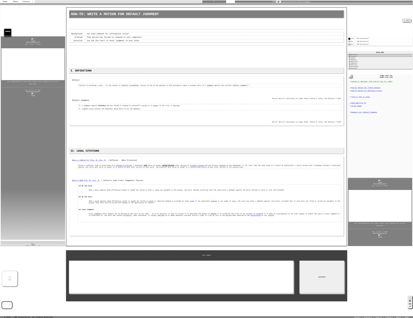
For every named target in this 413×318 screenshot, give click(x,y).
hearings (161, 215)
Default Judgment (80, 100)
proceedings (134, 85)
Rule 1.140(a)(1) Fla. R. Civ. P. (89, 160)
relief (124, 190)
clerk (219, 190)
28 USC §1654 (356, 106)
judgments (98, 214)
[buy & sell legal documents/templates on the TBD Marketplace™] (349, 39)
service (183, 165)
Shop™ (39, 44)
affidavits (127, 215)
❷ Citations (353, 56)
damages (214, 214)
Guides (285, 2)
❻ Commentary (353, 63)
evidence (259, 214)
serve (157, 190)
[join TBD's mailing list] (410, 307)
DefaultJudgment (304, 2)
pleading (222, 165)
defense (136, 109)
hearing (176, 105)
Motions (293, 2)
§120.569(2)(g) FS (358, 103)
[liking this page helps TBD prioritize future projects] (4, 304)
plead (151, 201)
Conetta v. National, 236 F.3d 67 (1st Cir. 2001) (372, 81)
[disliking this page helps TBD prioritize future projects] (9, 304)
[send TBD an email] (410, 302)
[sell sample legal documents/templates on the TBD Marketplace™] (349, 45)
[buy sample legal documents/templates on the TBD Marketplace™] (349, 42)
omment (321, 277)
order (226, 201)
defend (168, 201)
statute (214, 201)
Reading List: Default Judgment (364, 112)
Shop (33, 64)
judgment (210, 85)
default (232, 190)
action (144, 105)
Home (5, 2)
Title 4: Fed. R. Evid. (360, 97)
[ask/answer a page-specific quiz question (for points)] (9, 278)
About (15, 2)
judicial (124, 85)
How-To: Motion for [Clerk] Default (366, 88)
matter (302, 214)
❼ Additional (353, 64)
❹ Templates (353, 59)
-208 (274, 2)
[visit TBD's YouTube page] (410, 305)
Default (76, 80)
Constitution (256, 215)
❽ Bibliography (353, 66)
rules (192, 201)
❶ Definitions (353, 54)
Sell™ (32, 44)
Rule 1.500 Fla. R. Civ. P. (86, 181)
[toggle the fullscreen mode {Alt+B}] (410, 297)
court (234, 201)
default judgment (240, 85)
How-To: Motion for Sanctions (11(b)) (366, 91)
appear (155, 105)
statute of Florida (124, 165)
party (97, 190)
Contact (26, 2)
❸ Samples (352, 58)
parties (162, 85)
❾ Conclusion (353, 68)
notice (125, 203)
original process (197, 165)
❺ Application (353, 61)
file (150, 190)
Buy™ (26, 44)
